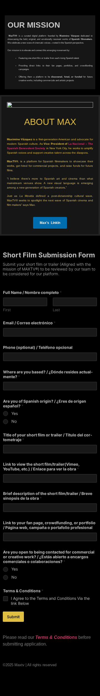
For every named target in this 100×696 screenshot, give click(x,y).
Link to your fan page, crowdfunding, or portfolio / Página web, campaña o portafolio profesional (49, 525)
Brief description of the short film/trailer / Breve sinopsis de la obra (47, 496)
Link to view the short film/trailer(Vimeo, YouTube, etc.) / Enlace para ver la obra (41, 466)
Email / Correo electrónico (29, 322)
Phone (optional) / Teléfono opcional (37, 347)
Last (56, 310)
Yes (14, 413)
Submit (13, 616)
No (14, 421)
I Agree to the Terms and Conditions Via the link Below (50, 601)
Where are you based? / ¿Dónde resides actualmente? (48, 374)
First (7, 310)
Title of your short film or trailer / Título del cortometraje (47, 437)
